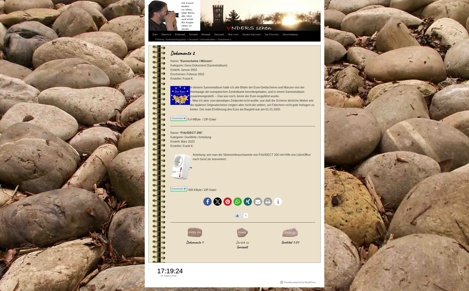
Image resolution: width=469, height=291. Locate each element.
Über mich (233, 34)
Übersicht (166, 34)
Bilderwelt (180, 34)
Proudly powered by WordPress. (300, 282)
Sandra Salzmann (251, 34)
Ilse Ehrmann (272, 34)
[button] (207, 201)
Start (155, 34)
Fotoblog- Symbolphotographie (170, 39)
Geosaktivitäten (208, 39)
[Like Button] (237, 215)
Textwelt (193, 34)
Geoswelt (219, 34)
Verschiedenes (290, 34)
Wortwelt (206, 34)
